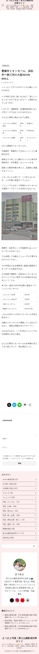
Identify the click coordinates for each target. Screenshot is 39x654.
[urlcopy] (30, 405)
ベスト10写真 (23, 591)
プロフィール (10, 591)
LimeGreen (21, 628)
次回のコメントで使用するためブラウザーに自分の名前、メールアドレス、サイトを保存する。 (19, 457)
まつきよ (20, 617)
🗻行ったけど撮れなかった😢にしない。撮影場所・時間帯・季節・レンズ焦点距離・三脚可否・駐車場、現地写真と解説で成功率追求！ (19, 646)
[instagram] (17, 600)
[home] (28, 600)
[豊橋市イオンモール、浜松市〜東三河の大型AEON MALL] (14, 405)
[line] (19, 405)
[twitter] (9, 405)
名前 (5, 438)
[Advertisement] (19, 38)
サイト (5, 447)
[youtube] (22, 600)
